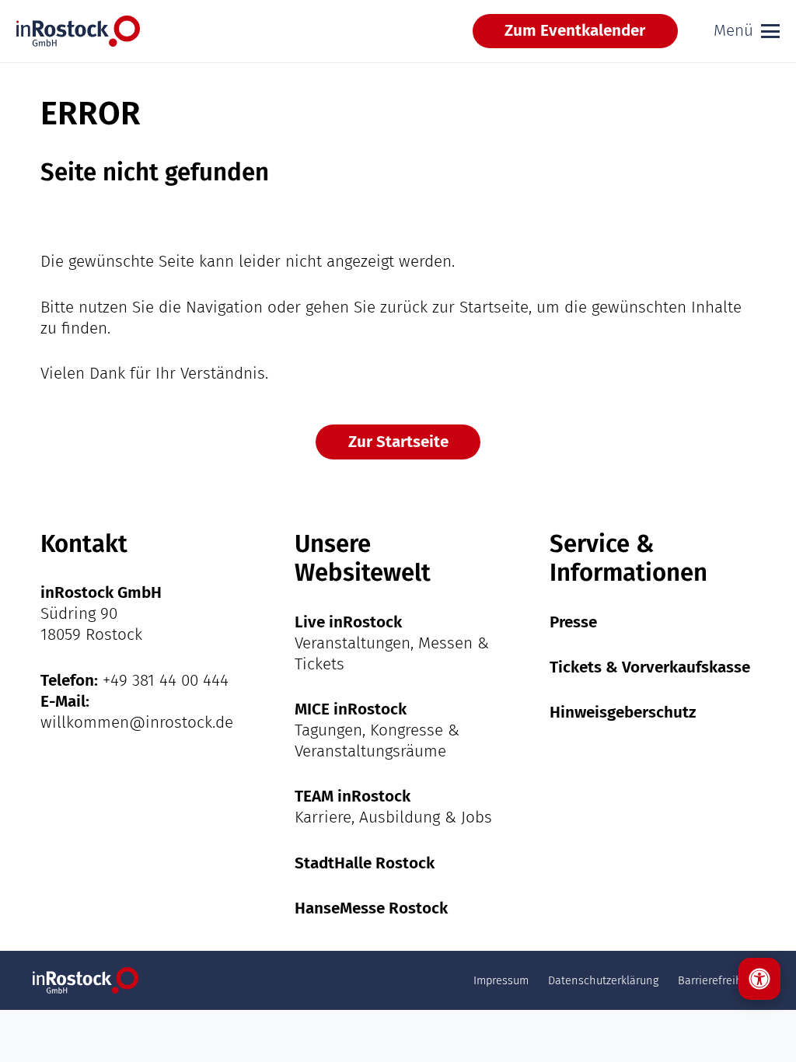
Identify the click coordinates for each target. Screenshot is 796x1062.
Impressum (501, 980)
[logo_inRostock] (78, 31)
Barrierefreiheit (717, 980)
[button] (746, 31)
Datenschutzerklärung (603, 980)
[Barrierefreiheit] (759, 979)
